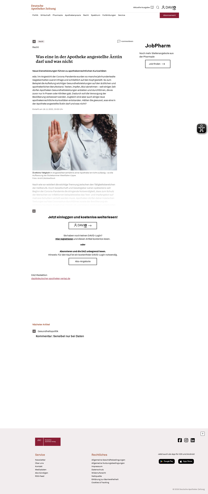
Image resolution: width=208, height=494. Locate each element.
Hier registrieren (64, 238)
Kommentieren (127, 41)
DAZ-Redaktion (39, 275)
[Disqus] (82, 385)
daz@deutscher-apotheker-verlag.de (50, 278)
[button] (43, 7)
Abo (169, 15)
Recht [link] (41, 41)
